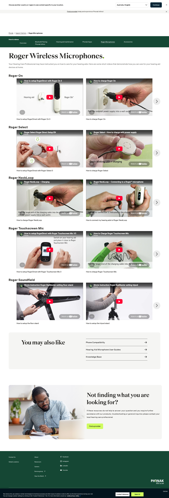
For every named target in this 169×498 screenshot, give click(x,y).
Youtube (65, 470)
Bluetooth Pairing (41, 42)
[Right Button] (156, 101)
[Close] (166, 12)
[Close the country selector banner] (166, 5)
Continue (156, 5)
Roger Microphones (108, 42)
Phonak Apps (87, 42)
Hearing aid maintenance (64, 42)
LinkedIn (65, 466)
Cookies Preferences (122, 494)
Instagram (66, 461)
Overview (23, 43)
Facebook (65, 457)
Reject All (137, 494)
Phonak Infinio (40, 44)
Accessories (128, 42)
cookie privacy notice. (73, 496)
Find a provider (72, 11)
